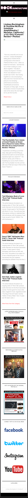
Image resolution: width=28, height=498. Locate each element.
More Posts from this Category (11, 303)
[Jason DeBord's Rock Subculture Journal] (14, 8)
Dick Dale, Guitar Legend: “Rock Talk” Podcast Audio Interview (12, 279)
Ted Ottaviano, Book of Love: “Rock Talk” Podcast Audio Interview (13, 198)
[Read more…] (7, 97)
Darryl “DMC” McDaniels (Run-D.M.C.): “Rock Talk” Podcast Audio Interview (13, 238)
